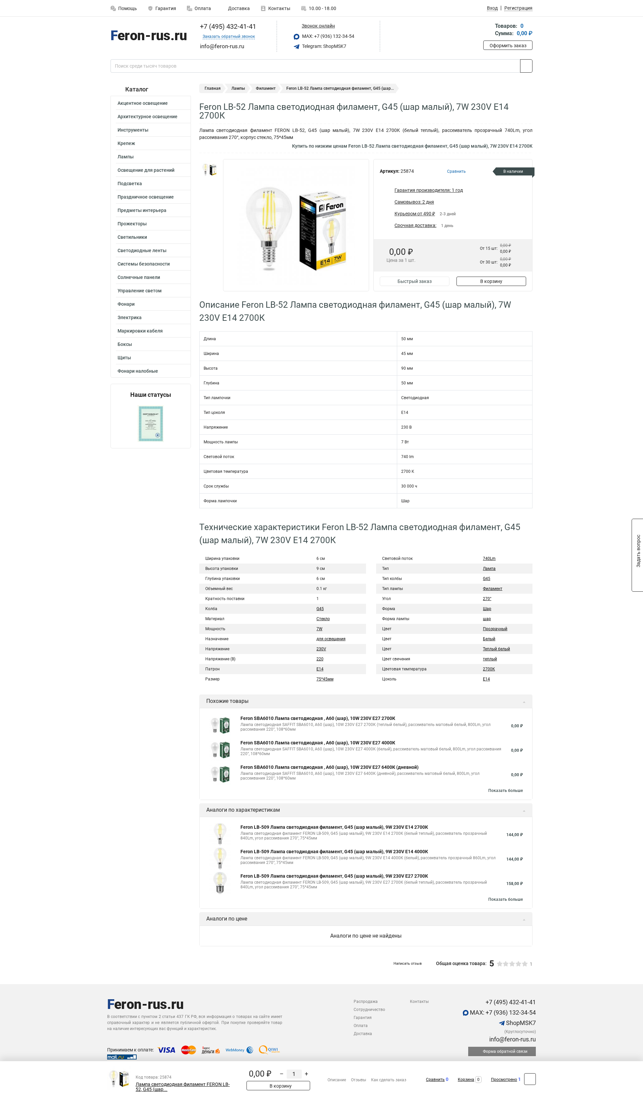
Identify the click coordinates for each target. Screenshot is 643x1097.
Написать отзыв (408, 963)
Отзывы (358, 1080)
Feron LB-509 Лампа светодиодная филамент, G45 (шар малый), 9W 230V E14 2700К (334, 827)
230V (321, 649)
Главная (213, 88)
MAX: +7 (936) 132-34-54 (327, 36)
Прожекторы (132, 223)
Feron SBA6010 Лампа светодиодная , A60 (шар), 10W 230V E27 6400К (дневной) (329, 767)
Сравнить (435, 1079)
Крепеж (126, 143)
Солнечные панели (139, 277)
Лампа (489, 568)
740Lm (489, 558)
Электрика (130, 317)
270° (487, 598)
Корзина (466, 1079)
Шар (487, 608)
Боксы (125, 344)
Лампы (126, 156)
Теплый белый (496, 649)
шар (487, 618)
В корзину (491, 281)
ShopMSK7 (520, 1022)
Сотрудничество (369, 1009)
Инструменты (133, 130)
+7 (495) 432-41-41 (227, 26)
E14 (320, 669)
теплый (490, 659)
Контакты (279, 8)
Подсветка (130, 183)
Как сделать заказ (388, 1080)
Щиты (124, 357)
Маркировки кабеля (140, 331)
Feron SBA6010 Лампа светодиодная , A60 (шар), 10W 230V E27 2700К (317, 718)
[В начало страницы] (530, 1079)
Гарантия (165, 8)
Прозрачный (495, 629)
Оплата (203, 8)
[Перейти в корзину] (488, 30)
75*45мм (325, 679)
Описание (337, 1080)
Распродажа (366, 1001)
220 (320, 659)
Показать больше (505, 790)
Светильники (132, 237)
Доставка (238, 8)
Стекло (323, 618)
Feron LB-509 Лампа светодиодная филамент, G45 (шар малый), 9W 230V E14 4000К (334, 851)
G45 (320, 608)
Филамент (266, 88)
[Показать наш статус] (151, 423)
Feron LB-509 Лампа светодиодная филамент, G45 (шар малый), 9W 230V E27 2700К (334, 876)
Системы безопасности (144, 264)
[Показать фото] (209, 169)
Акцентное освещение (143, 103)
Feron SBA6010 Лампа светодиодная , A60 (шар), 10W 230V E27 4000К (317, 742)
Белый (489, 639)
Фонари (126, 304)
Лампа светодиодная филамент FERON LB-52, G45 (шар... (183, 1087)
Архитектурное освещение (147, 116)
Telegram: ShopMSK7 (323, 46)
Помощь (127, 8)
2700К (489, 669)
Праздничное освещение (146, 197)
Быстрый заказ (415, 281)
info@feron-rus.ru (512, 1039)
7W (319, 629)
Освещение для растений (146, 170)
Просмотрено (504, 1079)
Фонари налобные (138, 371)
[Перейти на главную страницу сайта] (148, 36)
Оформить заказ (508, 45)
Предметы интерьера (142, 210)
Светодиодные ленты (142, 250)
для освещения (331, 639)
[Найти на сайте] (526, 66)
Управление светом (140, 290)
